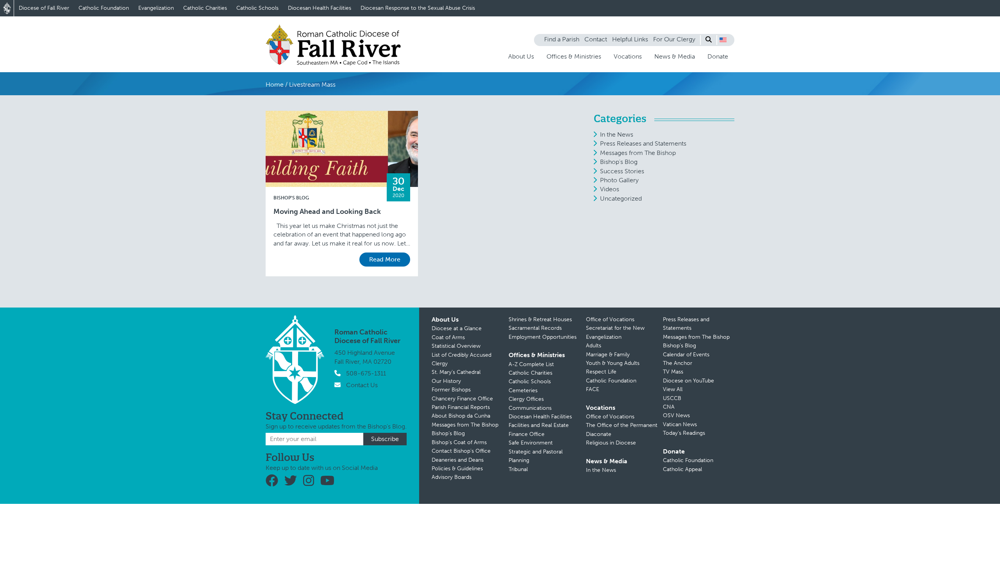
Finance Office (527, 434)
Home (275, 84)
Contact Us (362, 385)
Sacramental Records (535, 328)
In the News (616, 134)
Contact (595, 39)
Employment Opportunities (543, 337)
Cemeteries (523, 390)
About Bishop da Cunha (461, 416)
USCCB (672, 398)
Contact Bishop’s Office (461, 451)
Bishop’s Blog (448, 433)
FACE (592, 389)
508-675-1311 (366, 373)
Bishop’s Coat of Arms (459, 442)
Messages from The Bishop (638, 153)
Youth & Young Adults (612, 363)
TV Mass (673, 371)
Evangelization (156, 8)
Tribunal (518, 469)
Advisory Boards (451, 477)
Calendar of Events (686, 354)
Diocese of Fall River (44, 8)
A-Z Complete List (531, 364)
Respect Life (601, 371)
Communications (530, 408)
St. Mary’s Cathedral (456, 372)
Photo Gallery (619, 180)
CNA (669, 407)
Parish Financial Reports (461, 407)
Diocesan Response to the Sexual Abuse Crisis (418, 8)
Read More (384, 259)
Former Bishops (451, 389)
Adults (593, 345)
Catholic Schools (257, 8)
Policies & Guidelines (457, 468)
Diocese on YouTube (688, 380)
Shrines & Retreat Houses (540, 319)
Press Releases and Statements (643, 143)
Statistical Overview (456, 346)
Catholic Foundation (104, 8)
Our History (446, 381)
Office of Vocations (610, 319)
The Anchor (677, 363)
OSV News (676, 415)
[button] (723, 40)
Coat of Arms (448, 337)
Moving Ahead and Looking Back (327, 212)
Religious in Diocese (611, 442)
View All (672, 389)
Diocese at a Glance (457, 328)
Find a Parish (561, 39)
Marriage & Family (608, 354)
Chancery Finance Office (462, 398)
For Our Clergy (674, 39)
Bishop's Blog (291, 198)
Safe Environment (531, 442)
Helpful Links (630, 39)
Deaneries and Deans (458, 460)
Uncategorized (621, 198)
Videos (609, 189)
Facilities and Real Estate (539, 425)
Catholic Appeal (682, 469)
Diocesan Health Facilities (319, 8)
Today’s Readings (684, 433)
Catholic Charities (205, 8)
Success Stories (622, 171)
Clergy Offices (526, 399)
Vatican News (680, 424)
